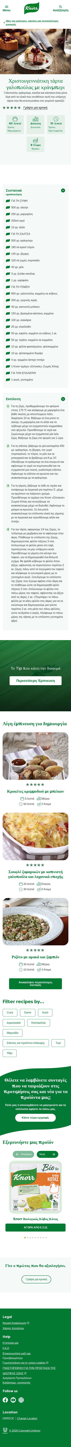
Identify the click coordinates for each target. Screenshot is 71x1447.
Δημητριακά (13, 1022)
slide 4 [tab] (33, 1237)
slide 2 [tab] (27, 1237)
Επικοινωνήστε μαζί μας (17, 1353)
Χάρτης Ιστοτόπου (13, 1328)
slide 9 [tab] (46, 1237)
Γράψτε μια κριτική (36, 1279)
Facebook (5, 1400)
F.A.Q (6, 1348)
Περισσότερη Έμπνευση (35, 681)
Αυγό (45, 1012)
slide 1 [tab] (25, 1237)
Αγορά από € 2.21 (35, 1227)
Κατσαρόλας (38, 1022)
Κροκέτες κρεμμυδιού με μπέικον (35, 791)
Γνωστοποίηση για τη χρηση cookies (24, 1362)
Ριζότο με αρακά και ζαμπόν (35, 957)
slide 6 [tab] (38, 1237)
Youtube (13, 1400)
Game (27, 1012)
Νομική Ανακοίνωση (14, 1323)
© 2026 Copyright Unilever (24, 1430)
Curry (10, 1012)
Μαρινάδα (12, 1032)
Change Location (27, 1418)
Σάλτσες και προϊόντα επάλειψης (26, 1043)
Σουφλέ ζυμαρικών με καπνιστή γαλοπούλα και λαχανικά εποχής (35, 874)
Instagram (21, 1400)
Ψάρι (9, 1053)
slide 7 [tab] (40, 1237)
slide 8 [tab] (43, 1237)
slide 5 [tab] (35, 1237)
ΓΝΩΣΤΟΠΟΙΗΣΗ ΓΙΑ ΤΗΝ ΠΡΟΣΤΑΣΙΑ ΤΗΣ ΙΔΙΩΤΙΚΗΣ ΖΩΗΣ (29, 1371)
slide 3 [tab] (30, 1237)
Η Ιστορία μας (11, 1343)
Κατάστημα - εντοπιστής (17, 1382)
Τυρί (58, 1043)
